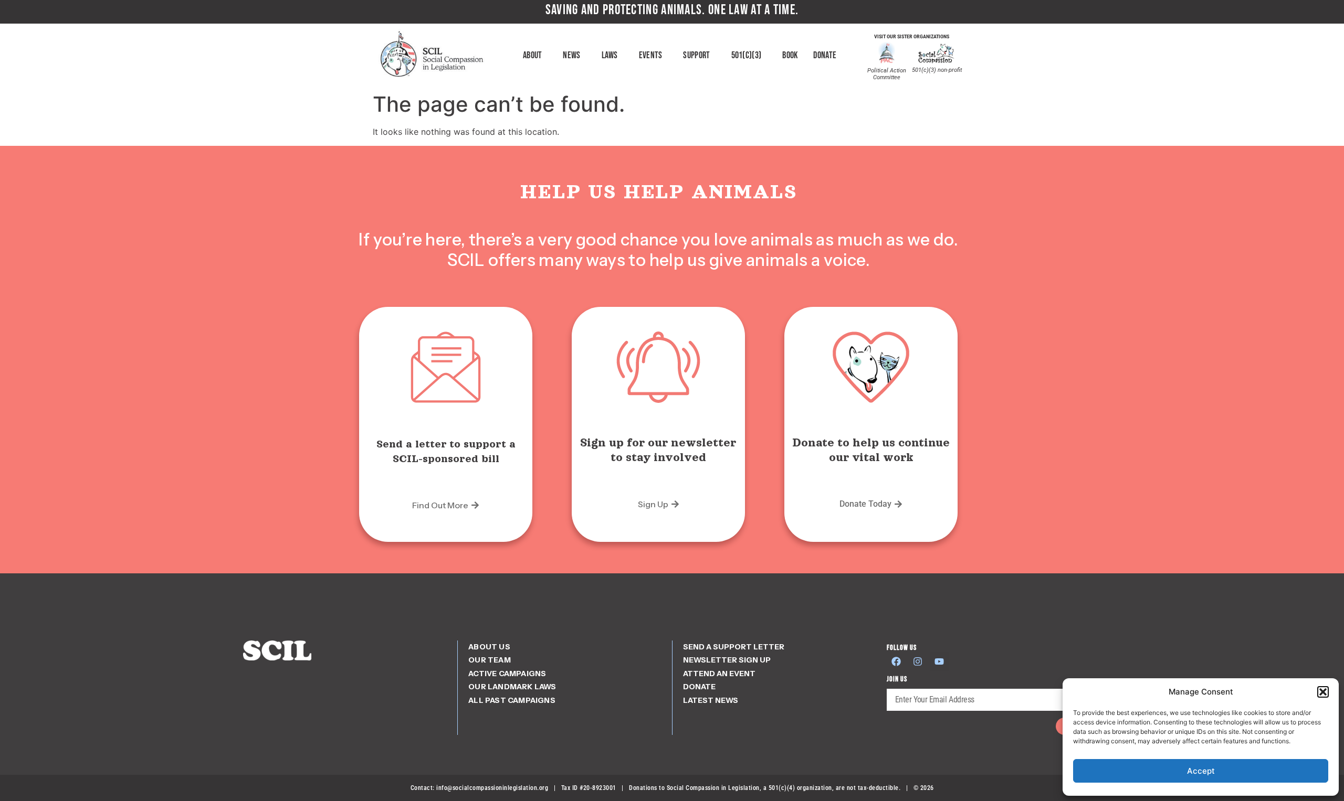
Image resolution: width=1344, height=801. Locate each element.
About (532, 55)
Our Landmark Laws (512, 686)
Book (789, 55)
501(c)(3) (746, 55)
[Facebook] (896, 661)
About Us (489, 647)
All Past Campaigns (511, 700)
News (571, 55)
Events (651, 55)
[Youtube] (939, 661)
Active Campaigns (507, 673)
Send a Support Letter (733, 647)
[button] (1323, 692)
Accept (1201, 771)
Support (696, 55)
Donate (824, 55)
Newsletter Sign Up (727, 660)
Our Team (489, 660)
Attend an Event (719, 673)
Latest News (710, 700)
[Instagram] (917, 661)
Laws (610, 55)
